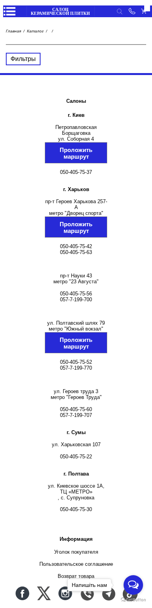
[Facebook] (22, 593)
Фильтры (23, 58)
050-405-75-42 (76, 246)
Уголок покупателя (76, 552)
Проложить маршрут (76, 153)
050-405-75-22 (76, 457)
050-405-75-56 (76, 294)
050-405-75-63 (76, 252)
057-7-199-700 (76, 299)
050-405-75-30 (76, 509)
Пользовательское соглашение (76, 564)
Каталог (35, 31)
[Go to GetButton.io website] (133, 600)
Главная (13, 31)
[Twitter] (44, 593)
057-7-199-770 (76, 368)
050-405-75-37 (76, 172)
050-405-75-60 (76, 409)
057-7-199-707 (76, 415)
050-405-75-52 (76, 362)
